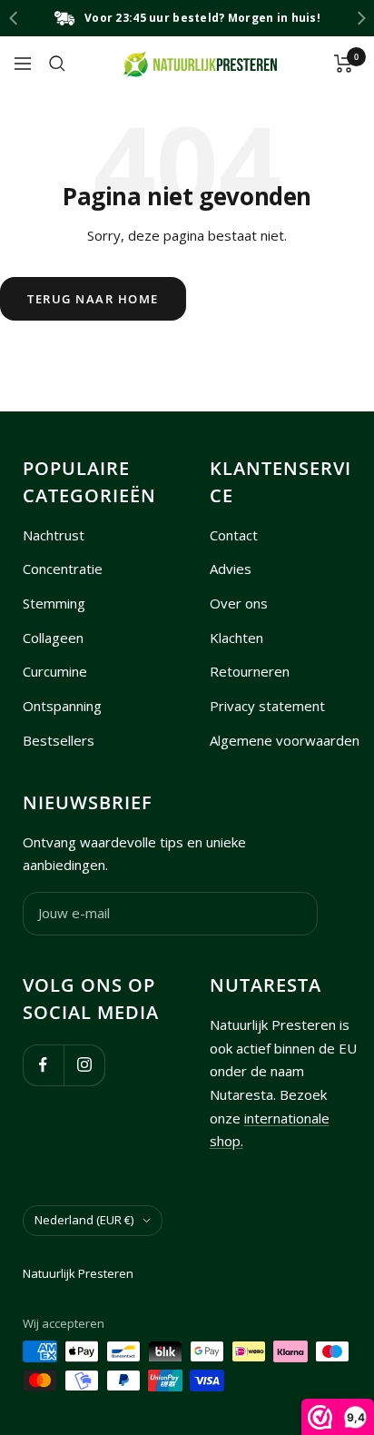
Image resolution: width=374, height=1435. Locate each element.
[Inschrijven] (292, 913)
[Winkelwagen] (343, 63)
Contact (234, 535)
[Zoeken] (57, 63)
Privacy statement (267, 706)
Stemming (54, 603)
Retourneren (250, 671)
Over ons (239, 603)
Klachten (236, 637)
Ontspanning (62, 706)
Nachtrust (53, 535)
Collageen (53, 637)
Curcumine (55, 671)
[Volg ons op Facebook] (43, 1064)
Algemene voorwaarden (284, 740)
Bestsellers (58, 740)
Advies (230, 568)
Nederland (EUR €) (83, 1220)
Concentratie (63, 568)
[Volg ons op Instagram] (84, 1064)
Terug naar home (93, 299)
